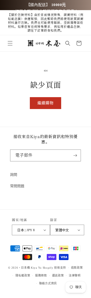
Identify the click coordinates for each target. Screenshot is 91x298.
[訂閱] (75, 155)
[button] (10, 43)
